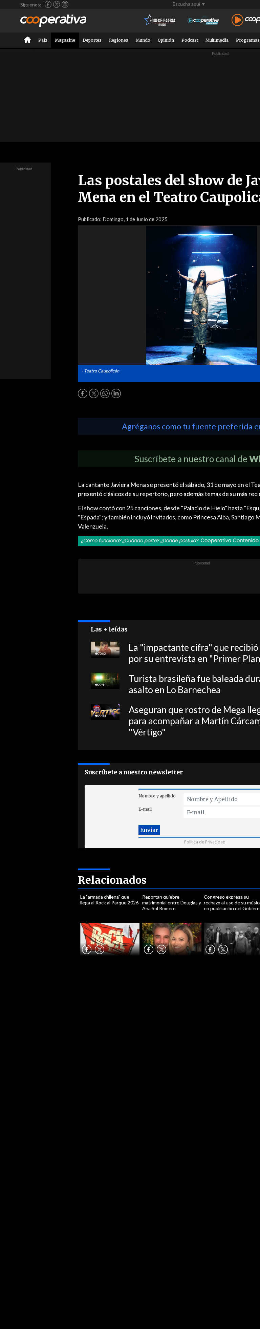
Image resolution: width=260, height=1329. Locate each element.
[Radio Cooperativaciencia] (203, 20)
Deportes (92, 40)
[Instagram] (65, 4)
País (42, 40)
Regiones (118, 40)
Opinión (166, 40)
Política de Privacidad (204, 842)
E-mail (145, 809)
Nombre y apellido (157, 795)
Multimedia (217, 40)
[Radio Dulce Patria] (160, 20)
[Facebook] (48, 4)
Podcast (189, 40)
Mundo (143, 40)
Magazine (65, 40)
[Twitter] (56, 4)
